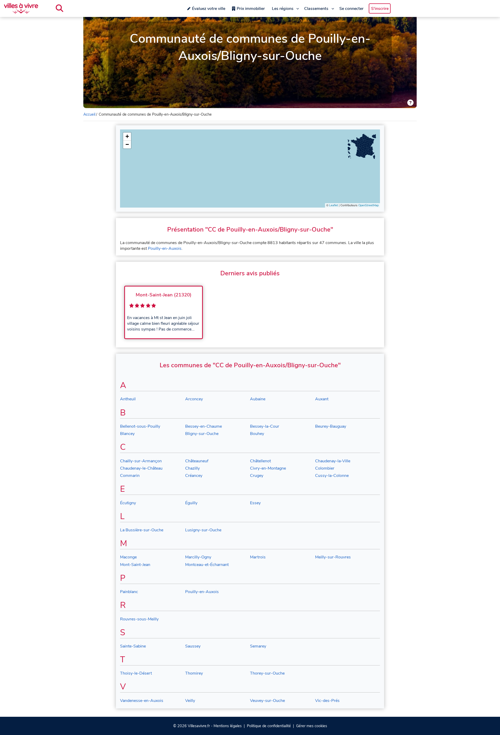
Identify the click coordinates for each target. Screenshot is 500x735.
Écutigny (128, 503)
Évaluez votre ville (208, 8)
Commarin (130, 475)
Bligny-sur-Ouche (201, 434)
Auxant (321, 399)
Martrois (258, 557)
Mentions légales (228, 725)
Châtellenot (260, 461)
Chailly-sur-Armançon (141, 461)
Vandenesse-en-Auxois (141, 700)
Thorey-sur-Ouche (267, 673)
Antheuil (128, 399)
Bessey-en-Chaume (203, 426)
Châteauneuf (196, 461)
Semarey (258, 646)
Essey (255, 503)
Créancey (193, 475)
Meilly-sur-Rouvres (333, 557)
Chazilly (192, 468)
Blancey (127, 434)
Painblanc (129, 592)
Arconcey (194, 399)
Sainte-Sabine (133, 646)
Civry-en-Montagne (268, 468)
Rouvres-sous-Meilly (139, 619)
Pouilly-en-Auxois (165, 248)
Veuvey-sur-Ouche (267, 700)
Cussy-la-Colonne (332, 475)
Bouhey (257, 434)
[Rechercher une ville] (59, 8)
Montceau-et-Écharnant (207, 565)
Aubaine (257, 399)
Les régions (282, 8)
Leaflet (333, 205)
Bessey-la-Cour (264, 426)
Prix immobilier (251, 8)
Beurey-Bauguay (330, 426)
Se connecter (351, 8)
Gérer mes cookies (311, 725)
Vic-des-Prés (327, 700)
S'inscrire (380, 8)
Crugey (256, 475)
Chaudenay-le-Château (141, 468)
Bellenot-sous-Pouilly (140, 426)
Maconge (128, 557)
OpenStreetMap (368, 205)
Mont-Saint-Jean (135, 565)
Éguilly (191, 503)
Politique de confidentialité (269, 725)
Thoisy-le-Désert (136, 673)
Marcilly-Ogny (198, 557)
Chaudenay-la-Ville (332, 461)
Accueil (89, 114)
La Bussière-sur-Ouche (141, 530)
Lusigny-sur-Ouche (203, 530)
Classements (316, 8)
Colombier (324, 468)
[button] (127, 137)
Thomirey (194, 673)
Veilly (190, 700)
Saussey (193, 646)
